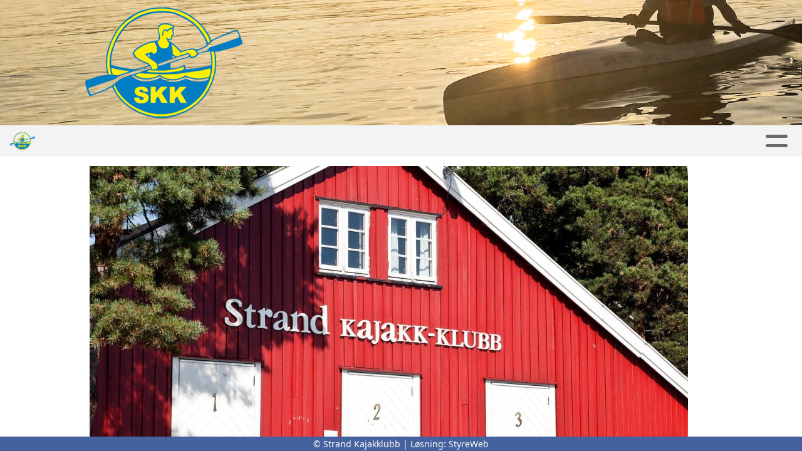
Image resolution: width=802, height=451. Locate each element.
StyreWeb (469, 444)
